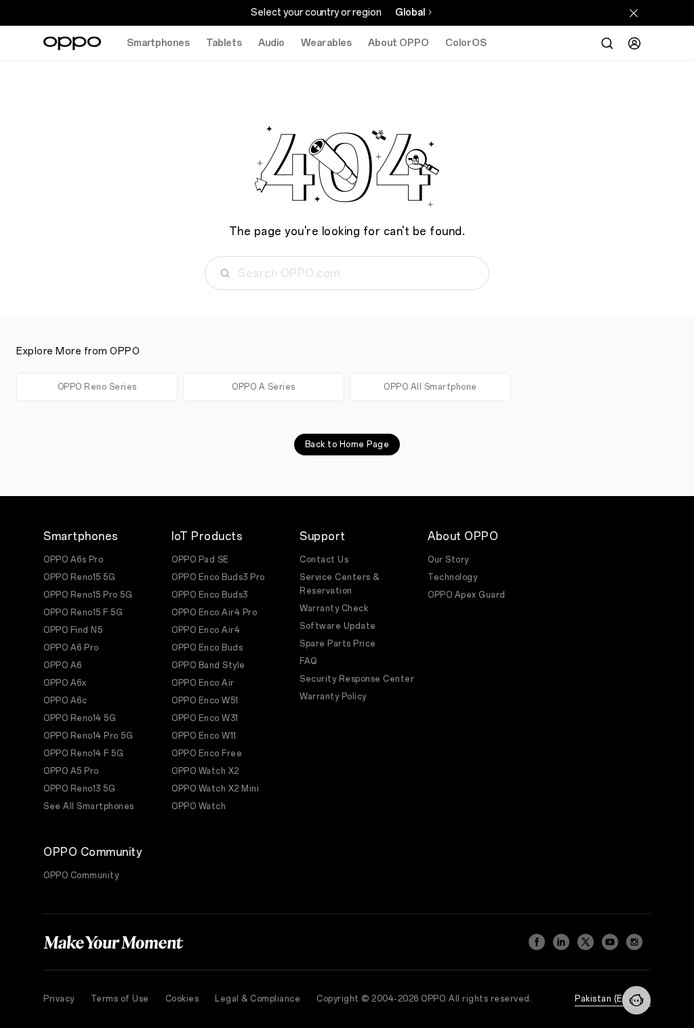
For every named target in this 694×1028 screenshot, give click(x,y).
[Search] (607, 43)
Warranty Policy (333, 696)
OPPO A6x (64, 683)
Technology (452, 577)
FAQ (308, 661)
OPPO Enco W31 (205, 718)
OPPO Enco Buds (207, 648)
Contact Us (324, 559)
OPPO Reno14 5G (79, 718)
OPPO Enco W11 (204, 736)
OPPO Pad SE (200, 559)
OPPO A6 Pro (71, 648)
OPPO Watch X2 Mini (215, 789)
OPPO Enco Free (206, 753)
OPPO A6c (65, 700)
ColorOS (466, 43)
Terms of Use (120, 999)
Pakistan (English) (613, 999)
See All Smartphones (88, 806)
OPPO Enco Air (202, 683)
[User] (634, 43)
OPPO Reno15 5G (79, 577)
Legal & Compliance (257, 999)
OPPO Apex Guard (467, 595)
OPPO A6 (62, 665)
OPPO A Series (263, 387)
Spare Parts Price (338, 644)
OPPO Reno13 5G (79, 789)
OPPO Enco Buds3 (209, 595)
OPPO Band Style (208, 665)
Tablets (224, 43)
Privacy (59, 999)
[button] (636, 1000)
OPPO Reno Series (97, 387)
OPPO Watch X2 (205, 771)
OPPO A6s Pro (73, 559)
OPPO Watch (198, 806)
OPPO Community (81, 875)
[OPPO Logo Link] (72, 43)
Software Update (338, 626)
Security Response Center (357, 679)
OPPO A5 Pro (71, 771)
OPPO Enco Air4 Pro (214, 612)
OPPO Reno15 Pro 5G (87, 595)
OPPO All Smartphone (430, 387)
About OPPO (398, 43)
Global (410, 12)
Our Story (448, 559)
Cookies (182, 999)
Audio (271, 43)
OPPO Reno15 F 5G (83, 612)
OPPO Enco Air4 (205, 630)
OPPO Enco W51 (205, 700)
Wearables (326, 43)
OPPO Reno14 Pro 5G (88, 736)
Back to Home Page (347, 444)
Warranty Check (334, 608)
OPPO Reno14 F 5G (83, 753)
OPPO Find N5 (72, 630)
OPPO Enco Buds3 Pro (218, 577)
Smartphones (158, 43)
